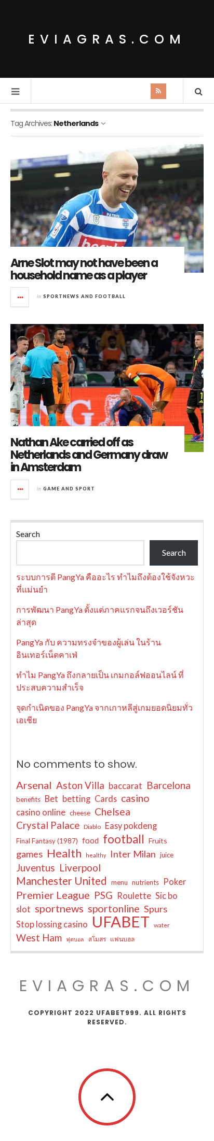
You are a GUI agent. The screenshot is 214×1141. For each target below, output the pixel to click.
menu (119, 882)
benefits (28, 799)
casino (135, 798)
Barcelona (168, 785)
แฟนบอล (122, 939)
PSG (103, 895)
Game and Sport (69, 488)
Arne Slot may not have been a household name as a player (83, 269)
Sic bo (166, 895)
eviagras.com (107, 39)
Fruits (158, 840)
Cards (106, 799)
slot (23, 909)
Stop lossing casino (52, 924)
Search (28, 534)
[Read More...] (20, 297)
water (162, 925)
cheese (80, 813)
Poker (174, 881)
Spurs (155, 908)
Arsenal (34, 785)
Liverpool (80, 868)
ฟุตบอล (75, 939)
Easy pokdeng (131, 825)
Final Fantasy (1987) (47, 841)
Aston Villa (80, 785)
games (29, 854)
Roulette (134, 895)
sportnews (59, 908)
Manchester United (61, 881)
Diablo (92, 826)
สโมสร (97, 939)
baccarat (125, 786)
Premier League (53, 895)
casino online (40, 812)
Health (64, 853)
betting (76, 799)
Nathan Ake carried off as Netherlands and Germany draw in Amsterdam (88, 454)
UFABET (121, 921)
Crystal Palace (47, 825)
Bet (51, 799)
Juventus (35, 868)
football (123, 839)
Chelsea (112, 812)
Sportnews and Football (84, 296)
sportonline (114, 908)
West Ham (39, 937)
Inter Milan (133, 854)
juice (166, 855)
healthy (96, 855)
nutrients (145, 882)
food (90, 840)
